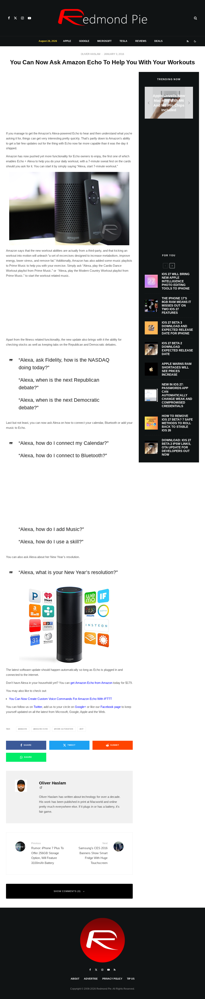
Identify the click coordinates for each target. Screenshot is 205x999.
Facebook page (110, 706)
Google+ (80, 706)
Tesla (123, 41)
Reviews (140, 41)
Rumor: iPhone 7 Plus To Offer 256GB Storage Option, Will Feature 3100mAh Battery (47, 853)
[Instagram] (22, 18)
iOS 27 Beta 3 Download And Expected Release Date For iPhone (177, 328)
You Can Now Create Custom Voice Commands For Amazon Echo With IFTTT (60, 698)
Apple (67, 41)
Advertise (91, 978)
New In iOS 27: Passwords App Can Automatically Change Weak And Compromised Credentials (177, 395)
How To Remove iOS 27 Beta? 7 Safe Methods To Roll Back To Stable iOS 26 (177, 423)
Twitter (38, 706)
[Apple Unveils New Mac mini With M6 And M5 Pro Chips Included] (169, 103)
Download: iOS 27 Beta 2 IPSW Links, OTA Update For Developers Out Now (176, 447)
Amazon (23, 729)
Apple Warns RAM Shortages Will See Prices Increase (177, 369)
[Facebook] (9, 18)
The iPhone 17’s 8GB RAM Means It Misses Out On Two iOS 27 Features (176, 305)
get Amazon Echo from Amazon (91, 682)
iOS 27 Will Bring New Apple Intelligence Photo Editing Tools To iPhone (176, 281)
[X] (15, 18)
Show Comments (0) (67, 891)
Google (84, 41)
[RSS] (187, 41)
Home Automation (64, 729)
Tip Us (131, 978)
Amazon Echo (41, 729)
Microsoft (104, 41)
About (75, 978)
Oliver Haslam (90, 54)
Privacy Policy (112, 978)
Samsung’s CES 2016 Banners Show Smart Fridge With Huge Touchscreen (92, 853)
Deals (158, 41)
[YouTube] (29, 18)
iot (82, 729)
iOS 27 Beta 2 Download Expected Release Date (177, 348)
